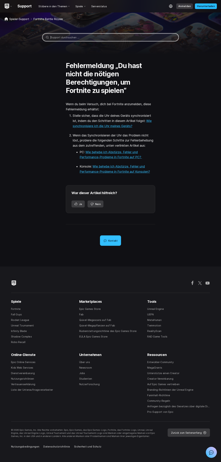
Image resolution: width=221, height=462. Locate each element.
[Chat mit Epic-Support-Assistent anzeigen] (211, 452)
